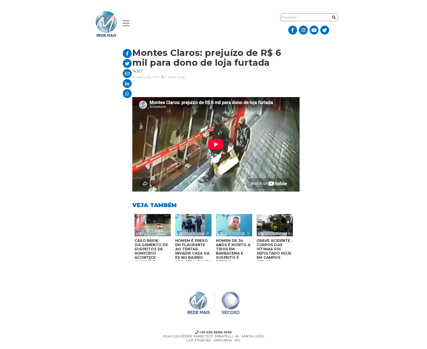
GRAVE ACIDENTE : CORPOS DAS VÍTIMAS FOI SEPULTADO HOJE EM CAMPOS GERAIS (274, 250)
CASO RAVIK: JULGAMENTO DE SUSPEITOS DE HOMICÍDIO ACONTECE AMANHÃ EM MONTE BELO (151, 250)
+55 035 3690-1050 (215, 332)
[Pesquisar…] (333, 17)
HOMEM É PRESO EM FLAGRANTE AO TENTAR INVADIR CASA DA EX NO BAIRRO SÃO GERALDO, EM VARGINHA (193, 250)
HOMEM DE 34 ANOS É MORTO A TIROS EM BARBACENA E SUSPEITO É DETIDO (233, 250)
